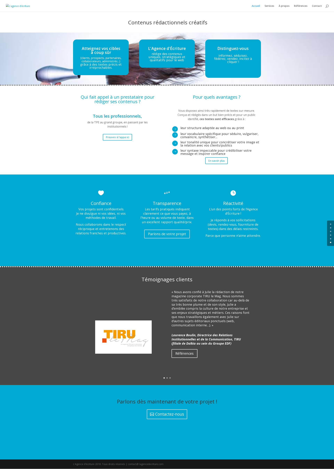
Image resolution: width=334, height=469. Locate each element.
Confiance (101, 203)
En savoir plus (216, 160)
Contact (317, 6)
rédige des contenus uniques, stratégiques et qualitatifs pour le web (167, 57)
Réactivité (233, 203)
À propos (284, 6)
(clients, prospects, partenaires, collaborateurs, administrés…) (100, 59)
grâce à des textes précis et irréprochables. (101, 66)
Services (269, 6)
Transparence (167, 203)
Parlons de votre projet (167, 234)
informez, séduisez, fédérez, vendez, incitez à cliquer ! (233, 58)
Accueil (256, 6)
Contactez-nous (169, 414)
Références (300, 6)
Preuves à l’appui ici (117, 137)
